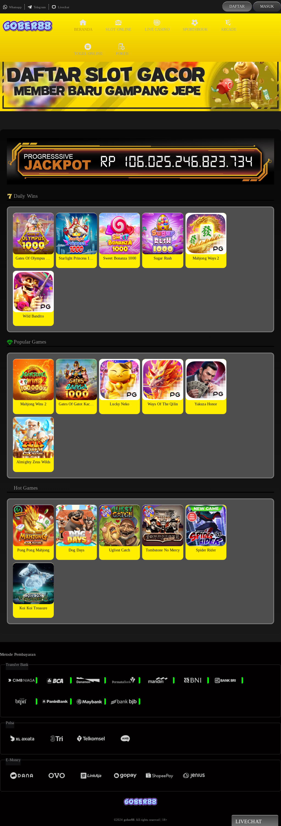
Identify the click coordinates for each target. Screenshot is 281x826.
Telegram (39, 7)
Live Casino (157, 29)
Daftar (237, 6)
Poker (122, 54)
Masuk (267, 6)
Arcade (229, 29)
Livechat (63, 7)
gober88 (129, 819)
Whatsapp (15, 7)
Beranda (83, 29)
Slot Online (118, 29)
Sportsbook (195, 29)
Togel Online (88, 54)
